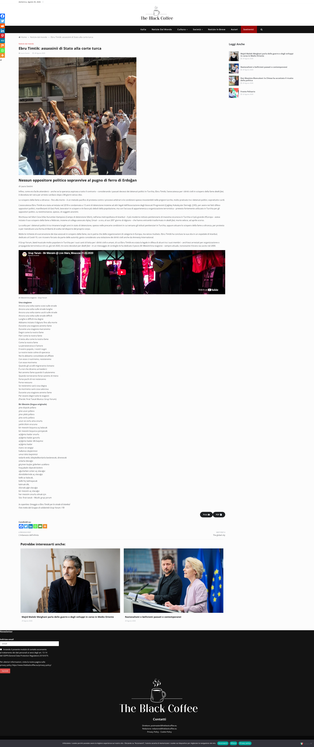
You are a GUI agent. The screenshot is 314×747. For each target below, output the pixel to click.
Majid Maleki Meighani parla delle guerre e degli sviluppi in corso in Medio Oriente (68, 616)
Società (197, 29)
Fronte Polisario (248, 91)
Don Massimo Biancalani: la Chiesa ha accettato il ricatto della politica (267, 79)
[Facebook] (21, 526)
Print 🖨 (206, 514)
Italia (143, 29)
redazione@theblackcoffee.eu (164, 728)
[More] (45, 526)
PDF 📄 (219, 514)
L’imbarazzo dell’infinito (29, 535)
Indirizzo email (7, 639)
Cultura (181, 29)
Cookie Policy (166, 732)
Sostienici (248, 29)
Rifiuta (233, 743)
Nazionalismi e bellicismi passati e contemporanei (153, 616)
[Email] (40, 526)
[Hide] (1, 60)
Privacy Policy (153, 732)
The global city (219, 535)
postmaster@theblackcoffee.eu (164, 725)
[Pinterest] (2, 35)
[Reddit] (2, 25)
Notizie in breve (216, 29)
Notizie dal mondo (162, 29)
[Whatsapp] (35, 526)
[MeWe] (2, 40)
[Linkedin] (30, 526)
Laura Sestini (25, 53)
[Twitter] (26, 526)
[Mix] (2, 45)
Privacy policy (245, 743)
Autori (234, 29)
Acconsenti (222, 743)
